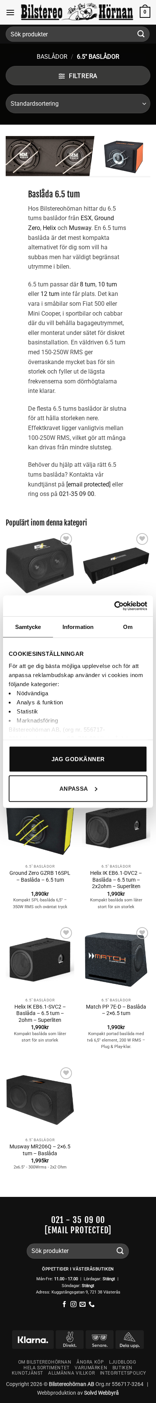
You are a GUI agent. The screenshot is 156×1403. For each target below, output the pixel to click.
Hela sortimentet (46, 1367)
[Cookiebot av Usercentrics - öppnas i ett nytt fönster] (114, 606)
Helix (49, 227)
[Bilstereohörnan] (77, 12)
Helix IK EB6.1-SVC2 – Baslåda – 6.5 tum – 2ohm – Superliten (40, 1013)
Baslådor (52, 56)
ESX (86, 218)
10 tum (107, 284)
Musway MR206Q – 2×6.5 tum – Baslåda (39, 1149)
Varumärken (91, 1367)
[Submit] (141, 34)
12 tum (50, 293)
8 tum (87, 284)
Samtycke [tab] (28, 627)
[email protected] (78, 1230)
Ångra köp (90, 1362)
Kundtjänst (27, 1373)
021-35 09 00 (76, 493)
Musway (80, 227)
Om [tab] (128, 627)
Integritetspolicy (123, 1373)
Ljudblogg (122, 1362)
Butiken (122, 1367)
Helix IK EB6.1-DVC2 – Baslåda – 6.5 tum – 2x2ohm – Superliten (116, 879)
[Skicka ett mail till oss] (83, 1304)
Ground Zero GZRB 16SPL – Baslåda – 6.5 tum (39, 876)
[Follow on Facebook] (64, 1304)
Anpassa (73, 788)
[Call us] (92, 1304)
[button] (10, 12)
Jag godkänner (78, 759)
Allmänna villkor (71, 1373)
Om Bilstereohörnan (45, 1362)
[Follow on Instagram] (73, 1304)
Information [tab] (78, 627)
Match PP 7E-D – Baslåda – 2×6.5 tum (116, 1010)
